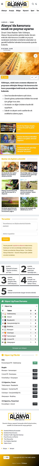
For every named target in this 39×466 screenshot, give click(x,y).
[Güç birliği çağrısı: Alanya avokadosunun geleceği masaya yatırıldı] (28, 167)
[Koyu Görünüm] (36, 4)
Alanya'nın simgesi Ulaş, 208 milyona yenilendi (12, 282)
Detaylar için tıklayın (19, 348)
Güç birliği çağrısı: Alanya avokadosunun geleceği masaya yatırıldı (28, 174)
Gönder (6, 239)
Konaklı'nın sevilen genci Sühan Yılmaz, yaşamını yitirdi (32, 282)
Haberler (4, 22)
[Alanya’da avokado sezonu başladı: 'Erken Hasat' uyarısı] (28, 184)
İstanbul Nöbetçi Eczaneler (12, 430)
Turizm (10, 290)
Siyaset (25, 11)
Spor (32, 11)
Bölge (18, 11)
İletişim (12, 448)
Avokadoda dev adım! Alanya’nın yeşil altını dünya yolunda (9, 174)
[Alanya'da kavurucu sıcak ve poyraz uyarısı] (19, 63)
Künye (5, 448)
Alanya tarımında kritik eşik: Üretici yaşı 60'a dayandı (9, 192)
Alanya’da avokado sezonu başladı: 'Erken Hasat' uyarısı (28, 192)
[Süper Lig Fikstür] (36, 355)
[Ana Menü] (2, 4)
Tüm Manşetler (8, 439)
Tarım (12, 22)
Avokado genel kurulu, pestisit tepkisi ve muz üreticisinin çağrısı (9, 210)
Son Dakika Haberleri (10, 441)
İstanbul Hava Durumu (10, 433)
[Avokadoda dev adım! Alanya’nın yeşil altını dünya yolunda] (10, 167)
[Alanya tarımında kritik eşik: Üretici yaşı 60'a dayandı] (10, 184)
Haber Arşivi (7, 443)
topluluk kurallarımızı (18, 245)
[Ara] (33, 4)
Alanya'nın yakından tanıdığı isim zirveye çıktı (31, 270)
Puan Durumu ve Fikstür (11, 437)
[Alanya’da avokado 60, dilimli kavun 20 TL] (28, 202)
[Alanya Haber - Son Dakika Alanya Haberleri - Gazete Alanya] (17, 4)
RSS (7, 457)
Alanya (4, 11)
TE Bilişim (24, 463)
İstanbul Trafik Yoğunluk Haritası (13, 435)
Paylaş (6, 77)
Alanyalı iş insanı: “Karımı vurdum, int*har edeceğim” (12, 270)
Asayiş (11, 11)
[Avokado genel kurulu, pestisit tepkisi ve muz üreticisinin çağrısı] (10, 202)
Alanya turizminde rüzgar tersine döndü (22, 293)
